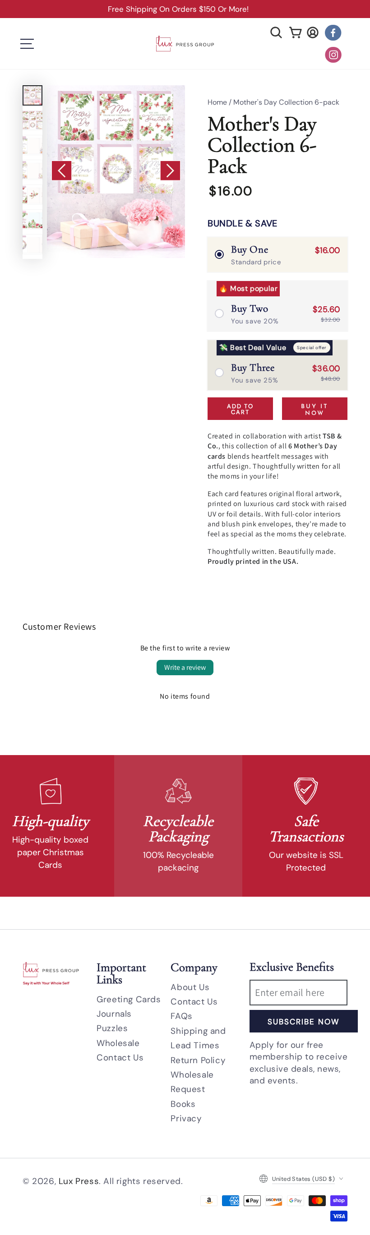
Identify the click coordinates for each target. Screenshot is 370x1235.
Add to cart (240, 409)
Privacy (186, 1118)
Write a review (185, 667)
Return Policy (198, 1060)
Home (217, 102)
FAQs (181, 1016)
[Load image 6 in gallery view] (32, 219)
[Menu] (27, 44)
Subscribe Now (303, 1022)
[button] (276, 32)
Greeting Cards (129, 999)
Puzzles (112, 1028)
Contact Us (120, 1057)
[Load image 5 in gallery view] (32, 194)
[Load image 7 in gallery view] (32, 244)
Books (183, 1104)
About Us (190, 987)
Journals (114, 1013)
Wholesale (118, 1043)
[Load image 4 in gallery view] (32, 170)
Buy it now (314, 410)
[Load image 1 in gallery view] (32, 95)
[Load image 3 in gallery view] (32, 145)
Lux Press (79, 1181)
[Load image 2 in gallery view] (32, 120)
